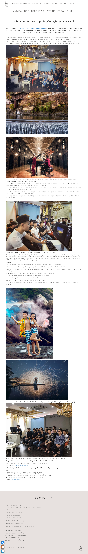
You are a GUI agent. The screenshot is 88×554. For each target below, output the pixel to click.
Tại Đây (52, 30)
